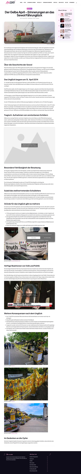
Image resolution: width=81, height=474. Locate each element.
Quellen (31, 460)
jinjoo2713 (52, 44)
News (21, 2)
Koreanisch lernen (31, 2)
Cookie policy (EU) (33, 468)
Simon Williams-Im (15, 260)
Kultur (66, 2)
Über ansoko (32, 462)
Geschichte (61, 2)
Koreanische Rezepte (47, 2)
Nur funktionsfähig (47, 237)
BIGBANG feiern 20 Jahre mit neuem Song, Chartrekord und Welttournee (68, 36)
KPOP (25, 2)
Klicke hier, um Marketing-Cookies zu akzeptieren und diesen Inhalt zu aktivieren (29, 145)
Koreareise (71, 2)
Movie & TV (39, 2)
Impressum (46, 240)
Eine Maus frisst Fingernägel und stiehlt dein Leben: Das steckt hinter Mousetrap (68, 25)
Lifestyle (55, 2)
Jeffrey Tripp (14, 433)
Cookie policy (35, 240)
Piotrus (13, 365)
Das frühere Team (33, 464)
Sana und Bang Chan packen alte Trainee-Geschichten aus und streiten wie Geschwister (68, 30)
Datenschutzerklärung (40, 240)
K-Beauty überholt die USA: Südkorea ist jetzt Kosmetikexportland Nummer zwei (68, 14)
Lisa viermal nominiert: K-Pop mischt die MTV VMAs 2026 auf (68, 19)
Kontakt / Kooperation (34, 456)
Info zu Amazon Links (33, 470)
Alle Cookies (33, 237)
